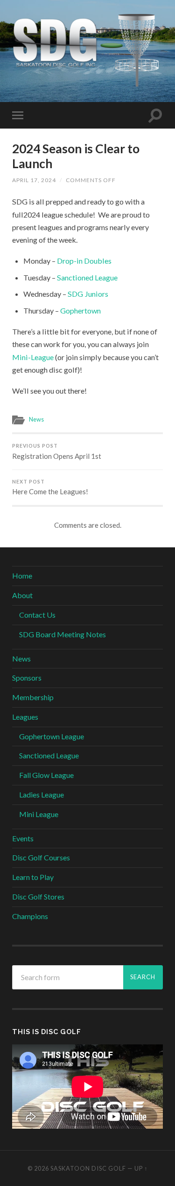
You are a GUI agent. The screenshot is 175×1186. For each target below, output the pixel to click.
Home (22, 575)
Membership (33, 697)
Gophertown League (51, 736)
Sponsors (27, 677)
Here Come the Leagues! (50, 487)
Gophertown (80, 310)
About (22, 595)
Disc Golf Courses (41, 857)
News (36, 419)
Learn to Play (33, 876)
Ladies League (41, 794)
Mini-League (33, 357)
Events (23, 838)
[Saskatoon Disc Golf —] (87, 50)
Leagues (25, 716)
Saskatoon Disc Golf (88, 1168)
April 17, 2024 (34, 180)
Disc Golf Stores (38, 896)
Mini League (38, 814)
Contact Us (37, 614)
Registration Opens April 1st (56, 451)
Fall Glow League (46, 774)
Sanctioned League (87, 277)
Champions (30, 916)
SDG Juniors (88, 293)
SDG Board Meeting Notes (62, 634)
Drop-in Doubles (84, 260)
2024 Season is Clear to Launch (76, 156)
